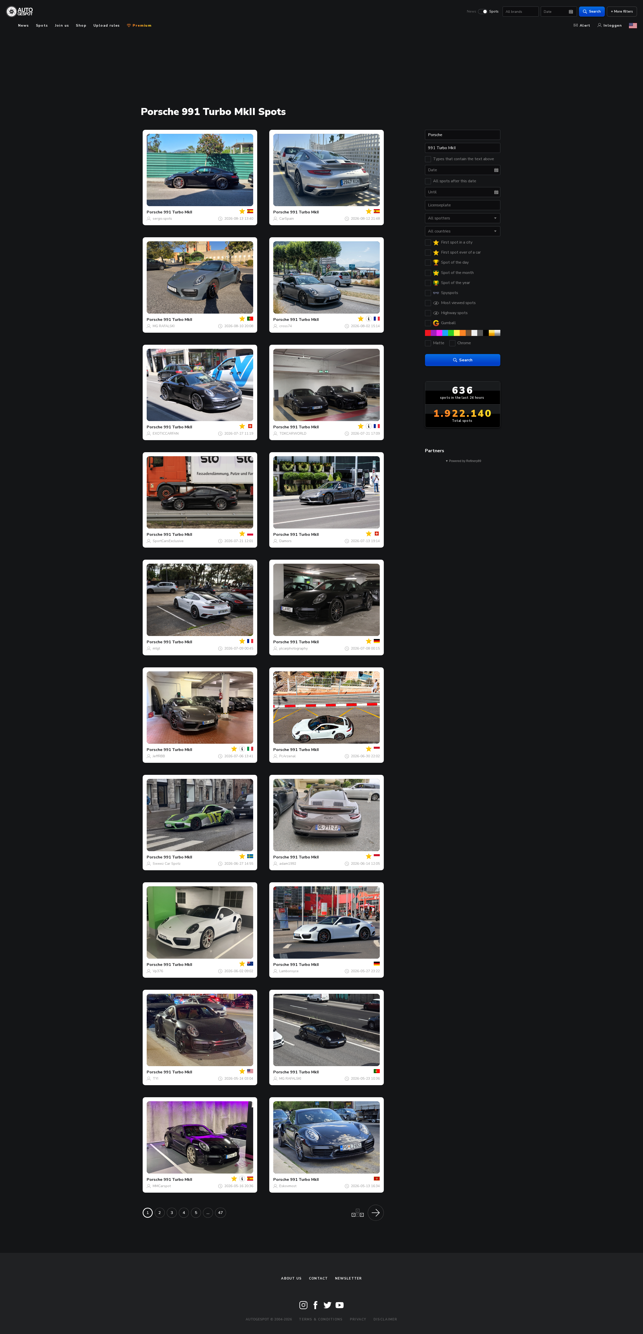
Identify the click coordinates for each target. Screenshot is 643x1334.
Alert (585, 25)
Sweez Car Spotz (167, 863)
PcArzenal (287, 756)
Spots (494, 11)
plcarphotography (293, 648)
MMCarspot (162, 1186)
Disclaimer (385, 1319)
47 (220, 1212)
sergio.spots (162, 218)
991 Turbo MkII (178, 212)
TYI (155, 1078)
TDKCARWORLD (292, 433)
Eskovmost (287, 1186)
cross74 (285, 326)
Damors (285, 541)
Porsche (155, 212)
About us (291, 1278)
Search (595, 11)
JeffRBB (159, 756)
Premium (141, 25)
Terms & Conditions (321, 1319)
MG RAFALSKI (164, 326)
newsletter (348, 1278)
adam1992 (287, 863)
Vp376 (158, 971)
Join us (62, 25)
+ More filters (622, 11)
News (471, 11)
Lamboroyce (289, 971)
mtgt (156, 648)
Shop (81, 25)
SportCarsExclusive (168, 541)
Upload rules (106, 25)
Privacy (358, 1319)
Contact (318, 1278)
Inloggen (613, 25)
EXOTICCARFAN (166, 433)
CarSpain (286, 218)
